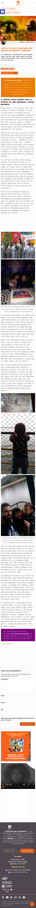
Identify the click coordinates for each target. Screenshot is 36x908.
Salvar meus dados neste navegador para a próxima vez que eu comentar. (17, 719)
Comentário (5, 679)
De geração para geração (10, 12)
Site (2, 709)
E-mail (3, 702)
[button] (2, 69)
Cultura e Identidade (8, 8)
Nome (3, 695)
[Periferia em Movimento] (18, 2)
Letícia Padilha (6, 644)
